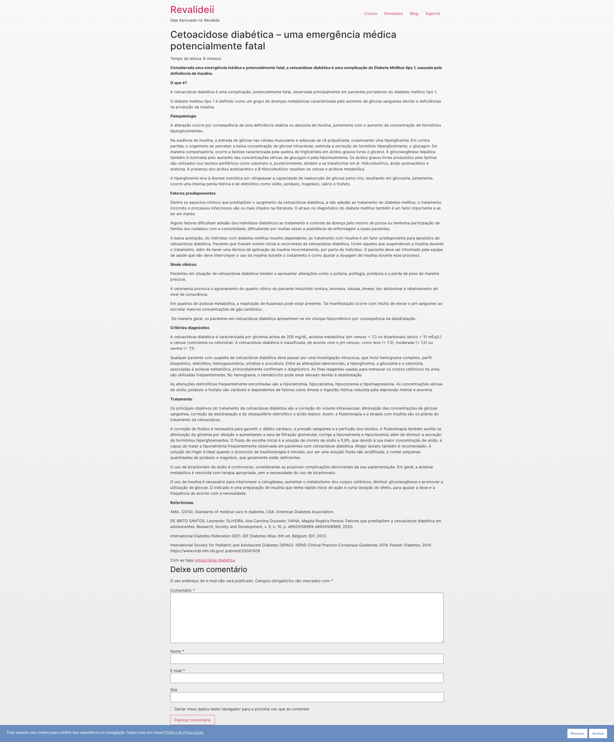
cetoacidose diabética (215, 560)
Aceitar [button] (598, 733)
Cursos (370, 13)
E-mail (177, 670)
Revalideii (192, 9)
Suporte (432, 13)
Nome (177, 651)
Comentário (182, 590)
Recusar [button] (577, 733)
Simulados (393, 13)
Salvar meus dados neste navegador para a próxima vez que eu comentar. (242, 709)
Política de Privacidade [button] (184, 732)
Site (173, 690)
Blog (414, 13)
